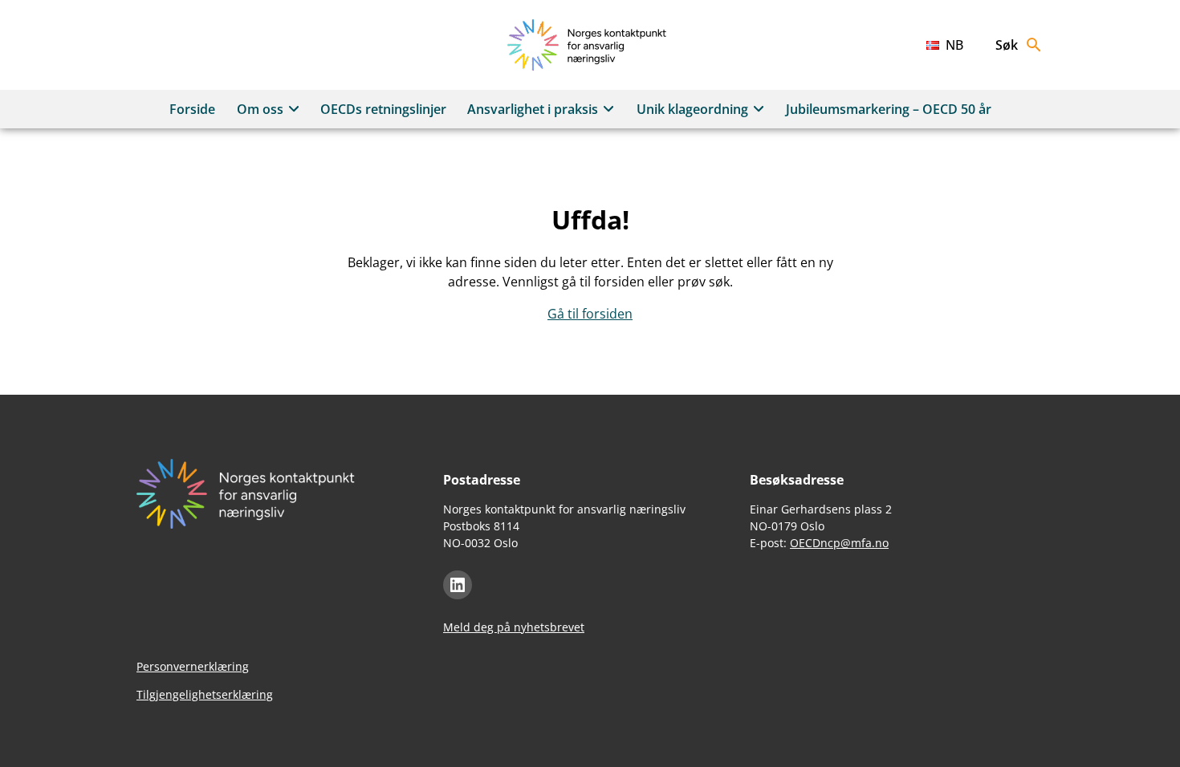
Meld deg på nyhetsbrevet (513, 627)
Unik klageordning (692, 109)
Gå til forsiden (590, 314)
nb (954, 45)
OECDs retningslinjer (383, 109)
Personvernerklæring (192, 666)
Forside (192, 109)
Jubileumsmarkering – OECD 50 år (888, 109)
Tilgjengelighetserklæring (204, 694)
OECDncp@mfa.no (839, 542)
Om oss (260, 109)
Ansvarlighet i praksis (532, 109)
